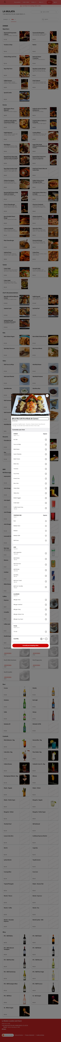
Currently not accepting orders (30, 645)
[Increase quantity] (46, 639)
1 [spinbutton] (43, 639)
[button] (30, 404)
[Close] (47, 395)
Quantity (16, 639)
